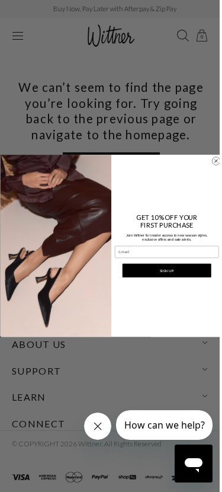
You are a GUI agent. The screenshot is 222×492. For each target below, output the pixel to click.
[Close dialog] (211, 161)
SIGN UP (162, 271)
